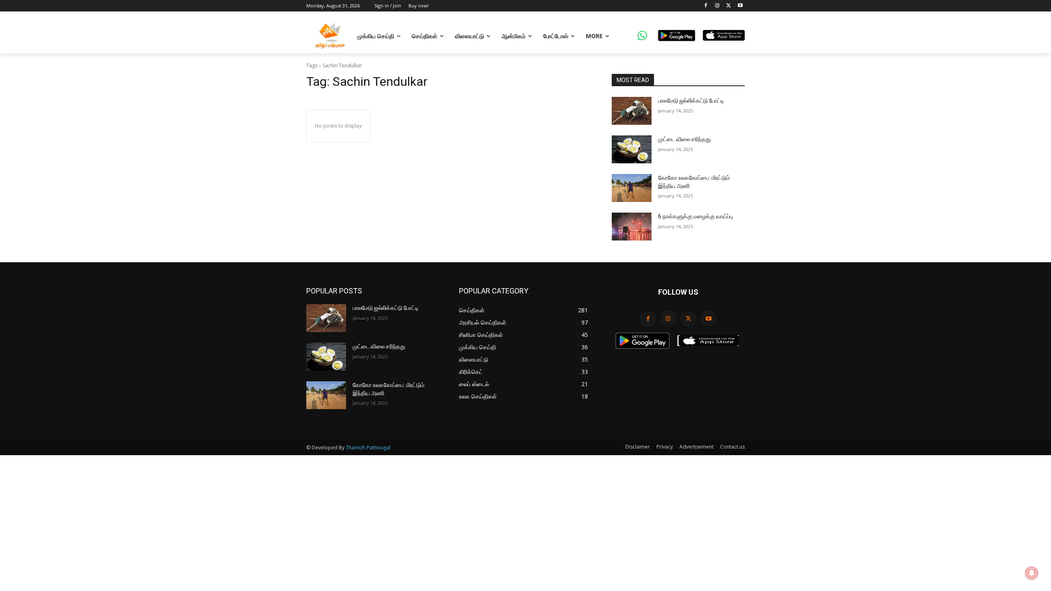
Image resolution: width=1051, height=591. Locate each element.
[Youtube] (740, 6)
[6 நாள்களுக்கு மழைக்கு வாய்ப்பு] (632, 227)
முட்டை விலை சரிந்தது (684, 139)
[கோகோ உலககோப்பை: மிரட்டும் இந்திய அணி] (632, 188)
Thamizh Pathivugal (368, 447)
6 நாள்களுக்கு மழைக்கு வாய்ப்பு (695, 216)
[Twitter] (728, 6)
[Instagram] (717, 6)
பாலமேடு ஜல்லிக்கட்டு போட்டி (691, 100)
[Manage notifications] (1031, 573)
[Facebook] (706, 6)
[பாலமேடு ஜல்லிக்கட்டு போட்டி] (632, 111)
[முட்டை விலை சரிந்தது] (632, 149)
